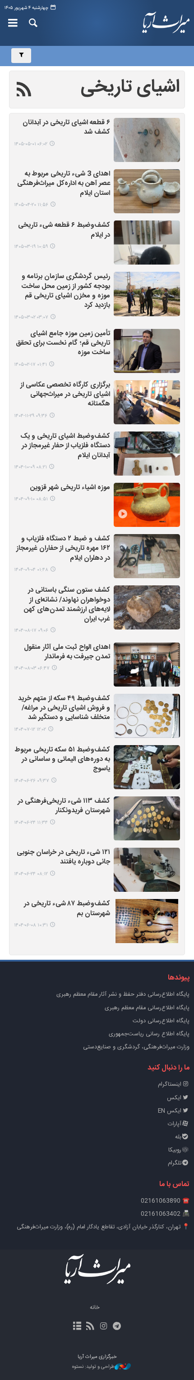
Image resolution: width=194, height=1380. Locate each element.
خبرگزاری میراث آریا (161, 23)
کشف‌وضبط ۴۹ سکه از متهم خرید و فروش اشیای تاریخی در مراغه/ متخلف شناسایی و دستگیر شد (64, 709)
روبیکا (174, 1150)
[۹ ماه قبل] (147, 556)
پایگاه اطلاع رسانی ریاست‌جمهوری (149, 1034)
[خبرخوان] (90, 1327)
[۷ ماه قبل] (147, 454)
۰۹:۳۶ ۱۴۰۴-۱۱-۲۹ (30, 416)
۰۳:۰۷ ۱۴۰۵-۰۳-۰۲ (31, 317)
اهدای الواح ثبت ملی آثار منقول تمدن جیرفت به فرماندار (67, 652)
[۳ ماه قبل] (147, 294)
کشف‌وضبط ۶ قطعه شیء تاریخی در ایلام (64, 230)
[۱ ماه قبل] (147, 140)
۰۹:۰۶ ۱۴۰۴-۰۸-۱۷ (31, 630)
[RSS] (24, 91)
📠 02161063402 (165, 1214)
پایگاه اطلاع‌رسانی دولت (161, 1021)
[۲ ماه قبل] (147, 242)
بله (178, 1137)
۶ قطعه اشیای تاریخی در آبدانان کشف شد (66, 128)
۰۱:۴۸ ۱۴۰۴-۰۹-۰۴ (31, 570)
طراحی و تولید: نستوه (93, 1367)
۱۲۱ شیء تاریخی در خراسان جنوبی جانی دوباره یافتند (63, 858)
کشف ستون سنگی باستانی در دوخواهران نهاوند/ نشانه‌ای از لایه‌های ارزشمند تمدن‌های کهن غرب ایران (67, 605)
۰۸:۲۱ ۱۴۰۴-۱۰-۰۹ (30, 467)
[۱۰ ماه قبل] (147, 665)
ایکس (174, 1098)
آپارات (174, 1124)
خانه (95, 1308)
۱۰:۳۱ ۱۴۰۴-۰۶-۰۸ (31, 925)
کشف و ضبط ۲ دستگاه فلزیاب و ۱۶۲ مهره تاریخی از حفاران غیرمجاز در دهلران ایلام (63, 549)
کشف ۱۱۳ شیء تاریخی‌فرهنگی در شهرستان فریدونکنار (64, 806)
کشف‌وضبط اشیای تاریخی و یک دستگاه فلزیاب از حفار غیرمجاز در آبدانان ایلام (65, 446)
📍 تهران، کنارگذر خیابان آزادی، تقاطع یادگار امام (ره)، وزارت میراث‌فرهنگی (103, 1227)
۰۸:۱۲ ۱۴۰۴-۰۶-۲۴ (31, 874)
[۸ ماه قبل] (147, 505)
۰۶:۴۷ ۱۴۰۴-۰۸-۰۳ (32, 668)
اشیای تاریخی (130, 87)
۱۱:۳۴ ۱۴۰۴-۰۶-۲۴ (31, 822)
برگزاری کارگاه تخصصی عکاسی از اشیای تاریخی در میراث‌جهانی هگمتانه (65, 395)
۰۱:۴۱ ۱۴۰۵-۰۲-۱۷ (30, 364)
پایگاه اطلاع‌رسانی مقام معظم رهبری (147, 1008)
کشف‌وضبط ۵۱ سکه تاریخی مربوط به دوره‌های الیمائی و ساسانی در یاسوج (62, 760)
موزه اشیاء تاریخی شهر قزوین (70, 488)
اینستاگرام (169, 1084)
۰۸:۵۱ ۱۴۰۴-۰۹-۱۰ (31, 499)
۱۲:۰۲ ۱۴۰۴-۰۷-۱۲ (30, 729)
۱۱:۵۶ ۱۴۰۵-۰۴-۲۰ (31, 205)
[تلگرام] (116, 1327)
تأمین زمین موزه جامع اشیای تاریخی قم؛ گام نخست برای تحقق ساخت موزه (63, 344)
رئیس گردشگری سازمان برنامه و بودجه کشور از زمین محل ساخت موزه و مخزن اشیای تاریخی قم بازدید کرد (66, 291)
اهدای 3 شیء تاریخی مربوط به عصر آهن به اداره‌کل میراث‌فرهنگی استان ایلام (63, 184)
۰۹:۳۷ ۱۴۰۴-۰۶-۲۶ (31, 781)
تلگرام (174, 1163)
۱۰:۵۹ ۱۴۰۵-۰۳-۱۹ (31, 247)
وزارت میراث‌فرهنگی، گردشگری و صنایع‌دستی (136, 1047)
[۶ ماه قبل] (147, 402)
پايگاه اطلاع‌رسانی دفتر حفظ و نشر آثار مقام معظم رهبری (122, 994)
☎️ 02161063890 (165, 1201)
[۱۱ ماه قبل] (147, 767)
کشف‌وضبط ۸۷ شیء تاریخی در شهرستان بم (67, 909)
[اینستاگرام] (103, 1327)
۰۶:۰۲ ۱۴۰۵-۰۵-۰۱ (30, 144)
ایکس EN (169, 1111)
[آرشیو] (77, 1327)
